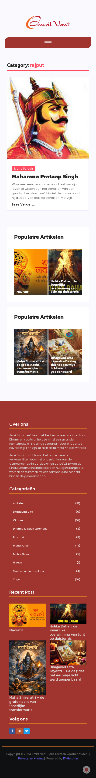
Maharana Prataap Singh (45, 177)
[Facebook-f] (12, 731)
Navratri (23, 291)
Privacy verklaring (31, 758)
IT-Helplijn (70, 758)
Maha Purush (23, 168)
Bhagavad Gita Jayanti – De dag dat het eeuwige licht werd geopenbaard (63, 364)
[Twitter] (27, 731)
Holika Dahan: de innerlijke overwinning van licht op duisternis (65, 286)
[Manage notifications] (86, 769)
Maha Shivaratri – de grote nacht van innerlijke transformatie (30, 366)
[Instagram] (19, 731)
